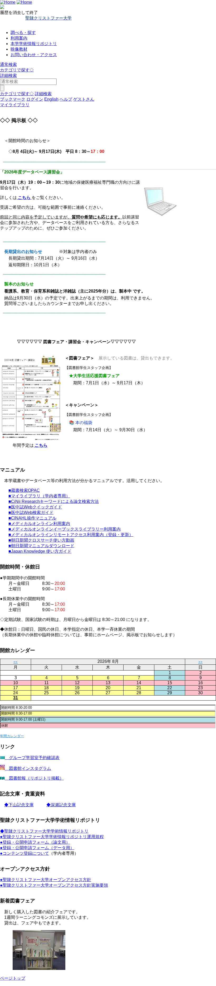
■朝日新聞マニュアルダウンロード (41, 545)
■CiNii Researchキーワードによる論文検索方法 (53, 501)
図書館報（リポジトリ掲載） (34, 778)
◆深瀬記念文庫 (61, 805)
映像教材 (19, 49)
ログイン (34, 99)
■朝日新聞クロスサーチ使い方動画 (41, 540)
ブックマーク (12, 99)
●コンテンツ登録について (24, 853)
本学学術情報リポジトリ (34, 43)
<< (15, 662)
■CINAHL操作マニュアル (32, 518)
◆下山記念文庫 (19, 805)
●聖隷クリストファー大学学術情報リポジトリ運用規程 (52, 836)
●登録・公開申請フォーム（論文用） (35, 842)
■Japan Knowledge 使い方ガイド (39, 551)
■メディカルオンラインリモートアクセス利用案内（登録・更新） (70, 534)
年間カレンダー (12, 736)
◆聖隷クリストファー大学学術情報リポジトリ (44, 831)
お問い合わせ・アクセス (34, 54)
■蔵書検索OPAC (24, 490)
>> (200, 662)
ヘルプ (66, 99)
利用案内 (19, 38)
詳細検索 (8, 75)
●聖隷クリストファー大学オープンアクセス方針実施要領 (54, 885)
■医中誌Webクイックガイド (35, 507)
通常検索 (8, 64)
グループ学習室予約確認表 (32, 757)
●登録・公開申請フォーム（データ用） (37, 848)
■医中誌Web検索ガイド (30, 512)
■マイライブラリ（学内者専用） (39, 496)
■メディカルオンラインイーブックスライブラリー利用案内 (64, 529)
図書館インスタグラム (28, 768)
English (51, 99)
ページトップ (12, 978)
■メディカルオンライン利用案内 (39, 523)
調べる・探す (23, 32)
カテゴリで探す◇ (17, 70)
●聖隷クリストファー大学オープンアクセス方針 (45, 879)
